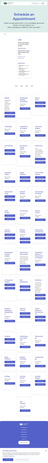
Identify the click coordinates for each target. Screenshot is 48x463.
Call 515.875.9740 (25, 242)
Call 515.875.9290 (40, 200)
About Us (23, 434)
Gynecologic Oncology (39, 192)
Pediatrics (38, 280)
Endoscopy (38, 146)
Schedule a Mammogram (25, 238)
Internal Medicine (7, 231)
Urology (7, 376)
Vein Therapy (22, 402)
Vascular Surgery (38, 377)
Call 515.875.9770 (40, 135)
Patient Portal (23, 442)
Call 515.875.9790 (40, 345)
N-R (27, 86)
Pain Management (24, 281)
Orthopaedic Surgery (9, 281)
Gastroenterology (9, 192)
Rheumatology (39, 337)
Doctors (23, 429)
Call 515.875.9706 (25, 316)
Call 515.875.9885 (9, 321)
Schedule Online (10, 112)
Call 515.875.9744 (40, 320)
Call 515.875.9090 (9, 133)
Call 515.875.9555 (10, 365)
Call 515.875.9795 (25, 200)
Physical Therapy (22, 309)
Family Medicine (23, 173)
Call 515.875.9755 (40, 238)
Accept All (7, 459)
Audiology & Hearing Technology (24, 99)
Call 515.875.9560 (9, 263)
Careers (23, 439)
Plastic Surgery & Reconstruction (39, 311)
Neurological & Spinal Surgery (9, 254)
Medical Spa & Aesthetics (39, 231)
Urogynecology (39, 358)
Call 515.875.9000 (25, 180)
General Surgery (22, 192)
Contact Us (23, 436)
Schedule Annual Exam (25, 266)
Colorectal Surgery (38, 127)
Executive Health (8, 173)
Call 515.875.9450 (9, 116)
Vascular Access (22, 377)
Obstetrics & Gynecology (24, 253)
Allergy (7, 98)
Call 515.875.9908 (9, 218)
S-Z (32, 86)
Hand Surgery (7, 212)
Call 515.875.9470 (40, 219)
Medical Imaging (22, 231)
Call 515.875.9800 (9, 383)
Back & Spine (37, 99)
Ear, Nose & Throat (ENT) (23, 147)
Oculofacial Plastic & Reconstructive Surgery (39, 255)
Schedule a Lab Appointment (21, 57)
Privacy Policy (11, 456)
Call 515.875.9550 (25, 346)
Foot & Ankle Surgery (39, 173)
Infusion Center (37, 212)
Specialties (23, 432)
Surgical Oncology (23, 358)
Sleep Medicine (7, 358)
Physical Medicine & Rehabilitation (9, 311)
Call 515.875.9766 (9, 153)
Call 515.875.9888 (40, 106)
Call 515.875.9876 (40, 180)
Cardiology (8, 126)
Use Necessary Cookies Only (21, 459)
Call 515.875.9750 (25, 385)
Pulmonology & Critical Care (24, 338)
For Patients (23, 427)
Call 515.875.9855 (9, 181)
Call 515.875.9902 (25, 289)
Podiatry (7, 336)
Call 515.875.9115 (40, 162)
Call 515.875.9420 (40, 298)
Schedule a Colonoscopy (40, 159)
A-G (16, 86)
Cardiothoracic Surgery (24, 127)
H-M (21, 86)
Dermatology (9, 146)
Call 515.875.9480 (40, 264)
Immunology (24, 211)
